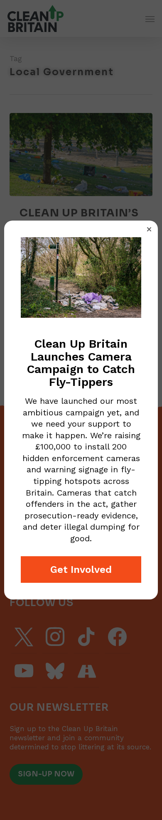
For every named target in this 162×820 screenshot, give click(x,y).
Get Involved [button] (81, 569)
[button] (149, 229)
